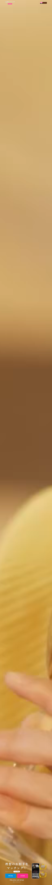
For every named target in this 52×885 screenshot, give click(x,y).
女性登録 (22, 875)
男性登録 (10, 875)
